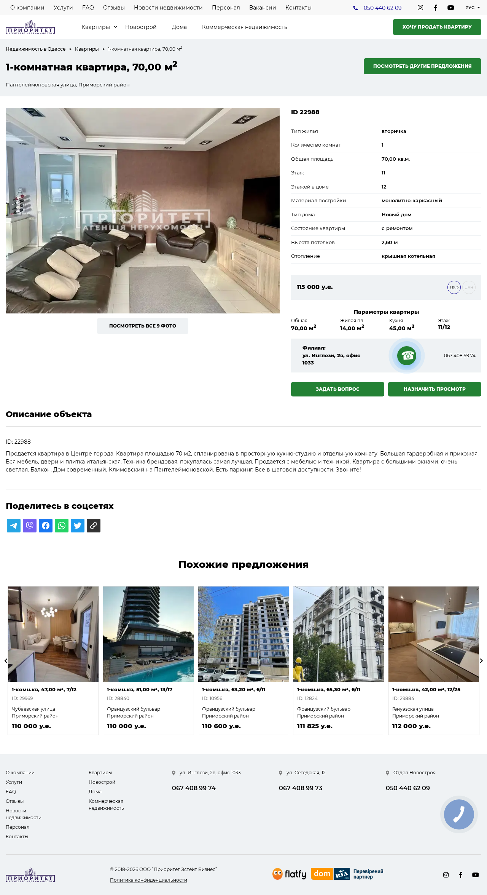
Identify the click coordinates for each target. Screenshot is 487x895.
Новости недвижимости (168, 7)
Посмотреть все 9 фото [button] (142, 326)
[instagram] (420, 7)
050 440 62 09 (383, 8)
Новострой (141, 27)
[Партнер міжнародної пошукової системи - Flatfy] (289, 874)
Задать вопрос (338, 389)
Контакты (298, 7)
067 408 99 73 (300, 788)
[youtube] (451, 7)
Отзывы (114, 7)
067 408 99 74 (460, 355)
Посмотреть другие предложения (422, 66)
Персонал (226, 7)
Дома (179, 27)
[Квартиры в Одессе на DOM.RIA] (348, 875)
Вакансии (262, 7)
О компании (27, 7)
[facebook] (435, 7)
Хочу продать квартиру (437, 27)
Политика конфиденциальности (148, 880)
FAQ (88, 7)
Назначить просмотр (435, 389)
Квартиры (95, 27)
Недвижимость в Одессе (36, 49)
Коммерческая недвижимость (244, 27)
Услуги (63, 7)
